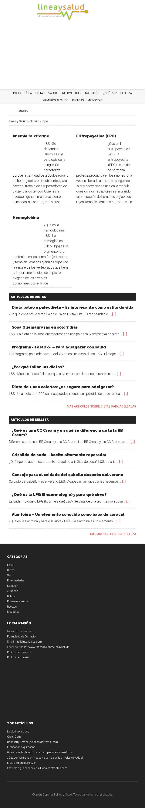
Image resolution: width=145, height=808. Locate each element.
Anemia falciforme (31, 136)
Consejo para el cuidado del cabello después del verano (67, 474)
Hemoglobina (26, 217)
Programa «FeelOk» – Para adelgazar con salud (59, 347)
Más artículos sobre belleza (113, 534)
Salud (10, 575)
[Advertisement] (72, 60)
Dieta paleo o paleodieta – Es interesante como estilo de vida (72, 307)
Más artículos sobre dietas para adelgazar (101, 406)
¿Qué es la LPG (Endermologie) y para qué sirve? (59, 494)
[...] (114, 314)
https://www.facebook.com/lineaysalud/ (44, 646)
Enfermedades (16, 580)
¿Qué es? (12, 590)
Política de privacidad (19, 652)
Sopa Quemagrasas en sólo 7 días (45, 327)
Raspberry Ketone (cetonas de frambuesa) (32, 741)
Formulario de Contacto (21, 636)
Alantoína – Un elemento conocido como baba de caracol (68, 514)
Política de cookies (18, 657)
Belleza (11, 596)
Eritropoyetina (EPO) (96, 136)
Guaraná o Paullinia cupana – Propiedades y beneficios (40, 752)
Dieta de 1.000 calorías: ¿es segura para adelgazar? (63, 387)
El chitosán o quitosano (21, 747)
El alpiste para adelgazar (21, 762)
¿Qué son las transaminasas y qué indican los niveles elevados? (45, 757)
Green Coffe (14, 736)
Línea (10, 564)
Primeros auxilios (17, 601)
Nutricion (12, 585)
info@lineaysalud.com (28, 641)
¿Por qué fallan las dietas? (38, 367)
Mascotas (13, 611)
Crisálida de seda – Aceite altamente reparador (59, 455)
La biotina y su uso (18, 731)
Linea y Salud (72, 12)
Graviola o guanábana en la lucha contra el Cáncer (37, 768)
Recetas (12, 606)
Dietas (11, 570)
